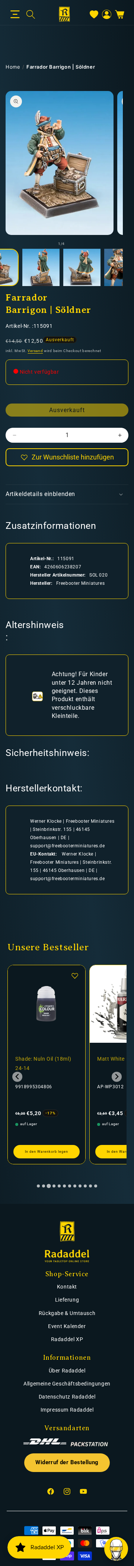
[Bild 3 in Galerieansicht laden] (81, 267)
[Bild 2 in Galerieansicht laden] (41, 267)
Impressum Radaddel (67, 1410)
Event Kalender (67, 1326)
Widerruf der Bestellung (66, 1462)
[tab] (38, 1185)
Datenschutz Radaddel (67, 1397)
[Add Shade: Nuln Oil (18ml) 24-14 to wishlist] (75, 975)
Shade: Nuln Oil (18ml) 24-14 (43, 1063)
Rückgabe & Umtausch (67, 1313)
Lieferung (67, 1300)
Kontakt (67, 1287)
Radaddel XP (67, 1339)
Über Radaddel (67, 1371)
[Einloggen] (106, 14)
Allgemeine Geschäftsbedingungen (67, 1384)
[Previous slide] (17, 1077)
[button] (15, 14)
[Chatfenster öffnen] (116, 1549)
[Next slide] (117, 1077)
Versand (35, 351)
